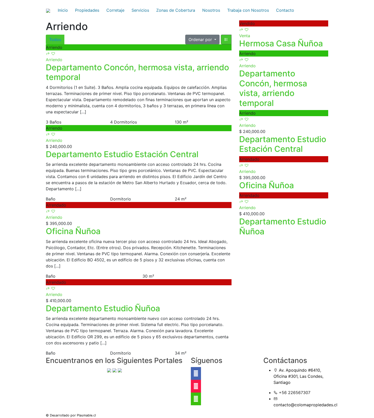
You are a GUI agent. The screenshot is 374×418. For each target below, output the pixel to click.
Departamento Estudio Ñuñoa (103, 308)
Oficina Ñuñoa (73, 231)
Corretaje (115, 10)
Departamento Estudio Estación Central (122, 154)
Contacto (285, 10)
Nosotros (211, 10)
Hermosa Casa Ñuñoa (281, 43)
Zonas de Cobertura (175, 10)
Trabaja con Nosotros (248, 10)
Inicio (63, 10)
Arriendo (54, 59)
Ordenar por (201, 39)
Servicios (140, 10)
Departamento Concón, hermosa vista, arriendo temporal (137, 72)
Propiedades (87, 10)
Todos (55, 39)
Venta (244, 35)
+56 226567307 (294, 392)
